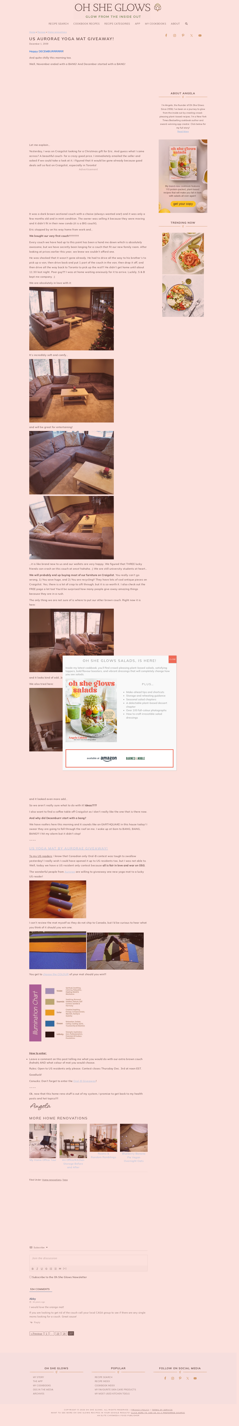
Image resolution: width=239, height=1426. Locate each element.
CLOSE (172, 659)
